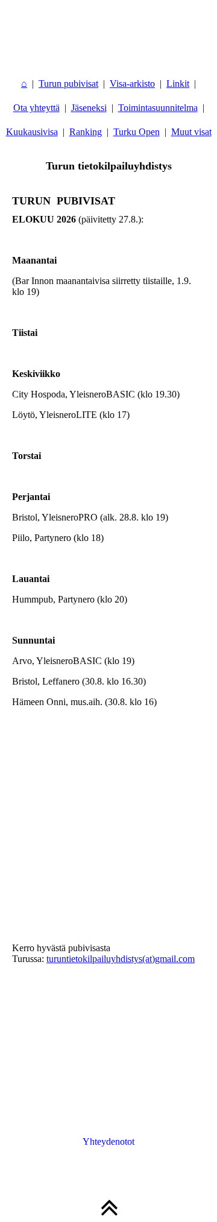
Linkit (177, 83)
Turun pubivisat (68, 83)
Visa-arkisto (132, 83)
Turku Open (136, 132)
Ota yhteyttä (36, 108)
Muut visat (191, 132)
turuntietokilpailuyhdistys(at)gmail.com (120, 959)
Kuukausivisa (32, 132)
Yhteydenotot (108, 1141)
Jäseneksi (89, 108)
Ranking (85, 132)
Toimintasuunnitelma (158, 108)
